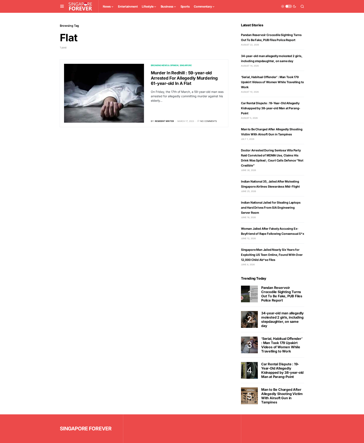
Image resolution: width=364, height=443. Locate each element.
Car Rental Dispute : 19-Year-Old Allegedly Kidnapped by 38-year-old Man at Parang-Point (270, 108)
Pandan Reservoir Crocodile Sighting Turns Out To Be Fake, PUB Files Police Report (281, 294)
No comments (208, 121)
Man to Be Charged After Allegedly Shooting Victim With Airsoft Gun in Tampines (282, 395)
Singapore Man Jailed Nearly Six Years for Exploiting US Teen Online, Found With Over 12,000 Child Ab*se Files (272, 255)
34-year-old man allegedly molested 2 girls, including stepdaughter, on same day (282, 319)
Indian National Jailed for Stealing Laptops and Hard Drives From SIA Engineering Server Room (270, 207)
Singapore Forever (85, 429)
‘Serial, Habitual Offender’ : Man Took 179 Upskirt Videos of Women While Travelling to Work (272, 82)
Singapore (186, 65)
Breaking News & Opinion (164, 65)
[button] (62, 6)
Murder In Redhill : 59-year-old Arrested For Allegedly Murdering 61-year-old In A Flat (184, 78)
